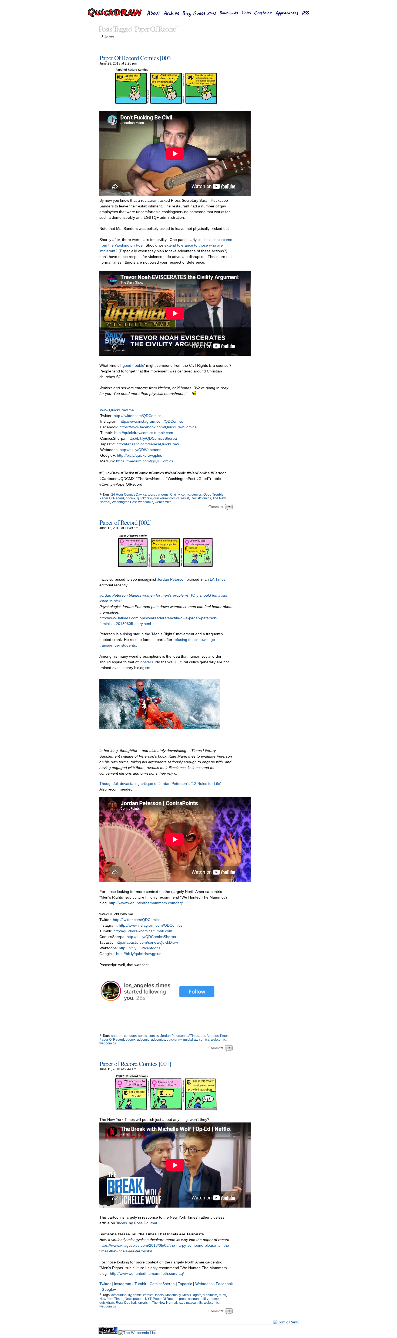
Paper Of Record (111, 498)
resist (185, 498)
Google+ (109, 1289)
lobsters (146, 662)
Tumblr (140, 1284)
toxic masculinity (190, 1303)
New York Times (111, 1299)
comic (185, 494)
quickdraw (144, 498)
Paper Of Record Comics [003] (136, 57)
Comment (216, 506)
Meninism (210, 1295)
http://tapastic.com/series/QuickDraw (147, 444)
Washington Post (124, 502)
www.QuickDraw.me (117, 410)
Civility (175, 494)
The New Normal (164, 1303)
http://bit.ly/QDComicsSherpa (152, 438)
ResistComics (201, 498)
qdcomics (158, 1039)
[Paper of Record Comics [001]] (166, 1109)
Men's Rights (191, 1295)
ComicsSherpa (162, 1284)
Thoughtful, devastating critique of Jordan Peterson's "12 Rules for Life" (160, 783)
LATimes (192, 1036)
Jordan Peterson (171, 579)
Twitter (105, 1284)
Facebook (224, 1284)
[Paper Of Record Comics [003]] (166, 103)
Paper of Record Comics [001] (135, 1063)
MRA (222, 1295)
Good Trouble (213, 494)
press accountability (193, 1299)
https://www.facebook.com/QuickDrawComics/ (158, 427)
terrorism (143, 1303)
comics (196, 494)
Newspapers (134, 1299)
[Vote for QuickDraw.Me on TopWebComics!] (109, 1332)
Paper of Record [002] (125, 522)
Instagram (122, 1284)
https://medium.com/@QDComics (144, 461)
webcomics (163, 502)
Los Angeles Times (214, 1036)
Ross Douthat (145, 1223)
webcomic (145, 502)
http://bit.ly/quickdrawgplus (139, 455)
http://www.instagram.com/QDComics (151, 421)
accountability (121, 1295)
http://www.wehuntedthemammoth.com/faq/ (146, 903)
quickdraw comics (166, 498)
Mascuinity (173, 1295)
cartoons (162, 494)
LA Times (218, 579)
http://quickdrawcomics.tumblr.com (143, 433)
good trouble (133, 365)
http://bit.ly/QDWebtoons (140, 450)
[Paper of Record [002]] (166, 569)
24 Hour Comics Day (126, 494)
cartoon (148, 494)
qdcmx (130, 498)
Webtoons (204, 1284)
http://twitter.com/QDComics (137, 415)
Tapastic (185, 1284)
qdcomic (143, 1039)
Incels (122, 1223)
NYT (148, 1299)
